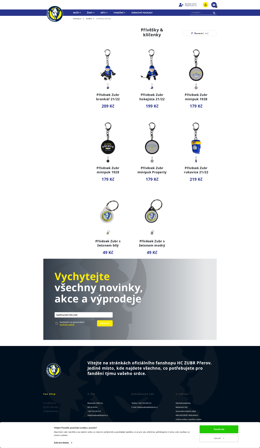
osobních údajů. (67, 324)
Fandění (89, 18)
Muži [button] (76, 12)
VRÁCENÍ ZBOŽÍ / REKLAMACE (187, 415)
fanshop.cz (77, 18)
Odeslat (105, 323)
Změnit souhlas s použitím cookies (188, 419)
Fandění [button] (119, 12)
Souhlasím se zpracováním (72, 323)
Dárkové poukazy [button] (142, 12)
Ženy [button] (90, 12)
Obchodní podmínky (183, 403)
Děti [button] (103, 12)
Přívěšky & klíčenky (103, 18)
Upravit (217, 438)
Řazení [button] (201, 33)
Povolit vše (219, 429)
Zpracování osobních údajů (186, 411)
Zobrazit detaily (61, 443)
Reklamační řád (181, 407)
